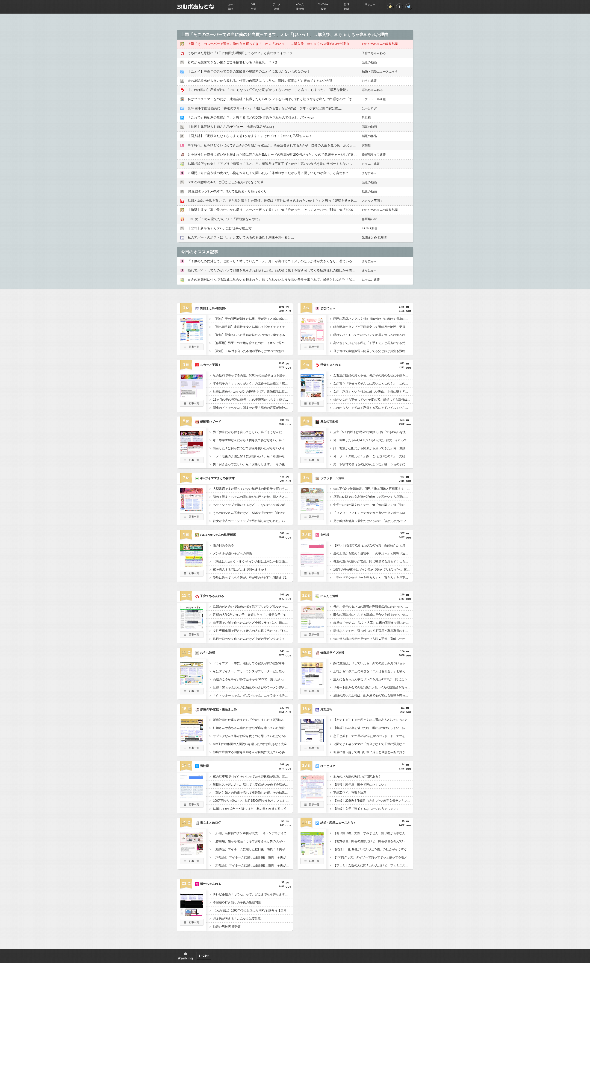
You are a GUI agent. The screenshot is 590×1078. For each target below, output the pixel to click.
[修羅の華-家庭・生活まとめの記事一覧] (192, 749)
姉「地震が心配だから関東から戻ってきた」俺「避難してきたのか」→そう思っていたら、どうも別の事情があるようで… (373, 448)
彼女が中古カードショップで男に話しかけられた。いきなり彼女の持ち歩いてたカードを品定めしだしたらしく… (253, 521)
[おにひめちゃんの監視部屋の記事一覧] (192, 575)
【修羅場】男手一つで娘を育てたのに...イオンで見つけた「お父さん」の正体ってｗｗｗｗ (253, 343)
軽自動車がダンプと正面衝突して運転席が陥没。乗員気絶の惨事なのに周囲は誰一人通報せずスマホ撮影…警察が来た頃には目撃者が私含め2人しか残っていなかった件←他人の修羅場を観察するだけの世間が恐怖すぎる (373, 327)
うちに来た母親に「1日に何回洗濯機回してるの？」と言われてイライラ (240, 53)
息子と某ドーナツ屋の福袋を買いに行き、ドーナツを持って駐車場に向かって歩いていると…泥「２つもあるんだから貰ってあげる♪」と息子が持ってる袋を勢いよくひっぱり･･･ (373, 736)
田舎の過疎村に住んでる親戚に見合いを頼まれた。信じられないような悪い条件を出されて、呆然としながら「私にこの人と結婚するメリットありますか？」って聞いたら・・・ (317, 279)
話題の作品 (369, 136)
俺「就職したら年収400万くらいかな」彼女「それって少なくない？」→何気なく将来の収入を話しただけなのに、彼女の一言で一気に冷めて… (373, 440)
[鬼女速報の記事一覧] (312, 749)
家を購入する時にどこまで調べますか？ (240, 569)
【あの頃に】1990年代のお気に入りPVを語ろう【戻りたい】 (253, 910)
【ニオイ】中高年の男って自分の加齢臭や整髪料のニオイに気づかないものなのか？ (249, 71)
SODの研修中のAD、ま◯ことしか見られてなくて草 (225, 182)
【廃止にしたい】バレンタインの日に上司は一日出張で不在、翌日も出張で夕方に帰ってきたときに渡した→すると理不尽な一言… (253, 561)
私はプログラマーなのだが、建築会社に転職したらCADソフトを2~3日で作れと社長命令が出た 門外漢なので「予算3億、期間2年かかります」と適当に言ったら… (306, 99)
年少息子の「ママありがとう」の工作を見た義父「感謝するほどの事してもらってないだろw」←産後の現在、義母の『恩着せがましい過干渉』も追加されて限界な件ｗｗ (253, 383)
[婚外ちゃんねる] (191, 915)
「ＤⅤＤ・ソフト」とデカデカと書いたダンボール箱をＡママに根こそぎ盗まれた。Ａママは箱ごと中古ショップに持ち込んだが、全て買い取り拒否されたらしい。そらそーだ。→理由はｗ (373, 513)
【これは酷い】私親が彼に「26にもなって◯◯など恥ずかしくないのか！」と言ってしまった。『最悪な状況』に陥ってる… (278, 90)
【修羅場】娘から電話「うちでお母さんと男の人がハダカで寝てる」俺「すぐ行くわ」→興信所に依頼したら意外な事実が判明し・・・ (253, 841)
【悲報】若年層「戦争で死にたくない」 (360, 784)
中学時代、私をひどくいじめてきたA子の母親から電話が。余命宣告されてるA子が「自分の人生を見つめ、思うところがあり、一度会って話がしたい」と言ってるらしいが (312, 145)
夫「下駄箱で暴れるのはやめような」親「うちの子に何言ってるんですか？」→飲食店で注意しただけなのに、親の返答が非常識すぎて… (373, 464)
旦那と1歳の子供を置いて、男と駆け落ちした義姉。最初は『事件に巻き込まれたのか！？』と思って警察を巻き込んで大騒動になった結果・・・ (293, 200)
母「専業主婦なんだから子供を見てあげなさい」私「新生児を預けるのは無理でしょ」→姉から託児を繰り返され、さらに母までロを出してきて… (253, 440)
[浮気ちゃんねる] (312, 396)
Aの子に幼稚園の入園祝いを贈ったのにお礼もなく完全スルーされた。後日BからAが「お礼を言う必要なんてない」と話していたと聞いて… (253, 744)
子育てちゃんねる (374, 53)
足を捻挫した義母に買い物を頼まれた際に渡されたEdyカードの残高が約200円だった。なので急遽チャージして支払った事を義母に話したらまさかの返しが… (303, 154)
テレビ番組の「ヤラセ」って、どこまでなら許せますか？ (252, 894)
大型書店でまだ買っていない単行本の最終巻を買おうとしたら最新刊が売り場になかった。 (253, 488)
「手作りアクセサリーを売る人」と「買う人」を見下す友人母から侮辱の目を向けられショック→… (373, 577)
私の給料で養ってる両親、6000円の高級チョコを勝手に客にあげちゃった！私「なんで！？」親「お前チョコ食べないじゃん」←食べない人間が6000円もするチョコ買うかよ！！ (253, 375)
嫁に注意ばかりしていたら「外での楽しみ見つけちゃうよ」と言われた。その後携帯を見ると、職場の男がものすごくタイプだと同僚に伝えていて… (373, 663)
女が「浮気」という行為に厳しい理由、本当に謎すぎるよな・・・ (373, 391)
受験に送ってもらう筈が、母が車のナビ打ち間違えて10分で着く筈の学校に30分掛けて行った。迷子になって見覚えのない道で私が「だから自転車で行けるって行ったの (253, 577)
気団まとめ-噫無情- (375, 237)
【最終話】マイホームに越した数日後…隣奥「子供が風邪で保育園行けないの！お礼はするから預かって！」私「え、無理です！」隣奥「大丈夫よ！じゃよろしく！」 (253, 849)
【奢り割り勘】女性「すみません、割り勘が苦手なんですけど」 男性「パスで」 (373, 833)
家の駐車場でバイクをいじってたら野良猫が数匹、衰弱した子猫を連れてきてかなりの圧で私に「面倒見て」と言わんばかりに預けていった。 (253, 776)
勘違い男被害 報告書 (227, 926)
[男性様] (191, 797)
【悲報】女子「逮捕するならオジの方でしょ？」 (366, 808)
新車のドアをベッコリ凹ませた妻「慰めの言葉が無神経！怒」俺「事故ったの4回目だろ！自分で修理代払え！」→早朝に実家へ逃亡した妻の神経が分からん (253, 407)
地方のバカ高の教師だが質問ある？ (357, 776)
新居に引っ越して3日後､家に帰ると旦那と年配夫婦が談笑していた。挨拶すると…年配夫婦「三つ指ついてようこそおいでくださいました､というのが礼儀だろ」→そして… (373, 752)
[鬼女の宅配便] (312, 452)
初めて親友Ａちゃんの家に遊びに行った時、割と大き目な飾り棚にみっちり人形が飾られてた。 (253, 496)
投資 (323, 8)
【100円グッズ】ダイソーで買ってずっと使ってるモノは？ (373, 857)
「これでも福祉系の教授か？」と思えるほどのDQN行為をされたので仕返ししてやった (251, 117)
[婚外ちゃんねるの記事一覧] (192, 924)
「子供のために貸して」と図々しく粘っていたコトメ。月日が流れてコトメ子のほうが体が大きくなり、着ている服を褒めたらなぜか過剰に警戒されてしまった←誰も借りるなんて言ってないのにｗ (331, 261)
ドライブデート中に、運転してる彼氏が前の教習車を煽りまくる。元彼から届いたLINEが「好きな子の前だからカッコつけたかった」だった (253, 663)
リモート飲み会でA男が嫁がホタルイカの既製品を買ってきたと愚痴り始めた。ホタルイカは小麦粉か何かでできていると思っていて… (373, 687)
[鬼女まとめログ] (191, 853)
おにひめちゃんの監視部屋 (380, 44)
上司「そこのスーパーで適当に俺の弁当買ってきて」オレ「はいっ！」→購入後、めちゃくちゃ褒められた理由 (268, 44)
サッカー (370, 4)
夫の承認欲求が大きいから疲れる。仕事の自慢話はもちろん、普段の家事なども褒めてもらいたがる (260, 80)
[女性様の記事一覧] (312, 575)
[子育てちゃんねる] (191, 627)
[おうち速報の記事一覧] (192, 693)
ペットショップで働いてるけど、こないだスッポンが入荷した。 (253, 505)
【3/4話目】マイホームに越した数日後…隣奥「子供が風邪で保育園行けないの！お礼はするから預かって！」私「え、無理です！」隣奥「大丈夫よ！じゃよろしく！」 (253, 857)
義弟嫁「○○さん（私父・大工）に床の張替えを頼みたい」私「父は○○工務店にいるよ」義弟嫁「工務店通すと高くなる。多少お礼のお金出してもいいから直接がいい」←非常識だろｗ (373, 622)
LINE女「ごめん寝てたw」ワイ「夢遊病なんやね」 (225, 219)
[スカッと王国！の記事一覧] (192, 405)
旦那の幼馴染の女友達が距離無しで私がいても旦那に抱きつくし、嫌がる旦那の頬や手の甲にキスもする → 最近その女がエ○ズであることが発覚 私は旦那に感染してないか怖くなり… (373, 496)
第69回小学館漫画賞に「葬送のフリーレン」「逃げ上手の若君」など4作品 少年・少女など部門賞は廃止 (265, 108)
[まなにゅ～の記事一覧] (312, 348)
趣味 (276, 8)
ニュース (230, 4)
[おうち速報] (191, 683)
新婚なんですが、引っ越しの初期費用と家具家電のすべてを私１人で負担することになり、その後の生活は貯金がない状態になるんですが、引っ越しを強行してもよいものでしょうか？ (373, 630)
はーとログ (369, 108)
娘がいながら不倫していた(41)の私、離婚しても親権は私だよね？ (373, 399)
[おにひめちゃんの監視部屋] (191, 566)
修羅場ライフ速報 (374, 154)
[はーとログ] (312, 797)
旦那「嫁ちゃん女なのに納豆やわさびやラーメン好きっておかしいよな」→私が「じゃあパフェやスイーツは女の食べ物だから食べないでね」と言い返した (253, 687)
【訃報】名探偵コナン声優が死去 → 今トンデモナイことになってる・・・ (253, 833)
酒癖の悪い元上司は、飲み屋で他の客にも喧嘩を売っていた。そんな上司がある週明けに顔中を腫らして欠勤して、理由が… (373, 695)
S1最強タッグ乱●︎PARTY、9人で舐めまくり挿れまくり (227, 191)
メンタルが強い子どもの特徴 (232, 553)
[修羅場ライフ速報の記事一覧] (312, 693)
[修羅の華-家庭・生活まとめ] (191, 740)
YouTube (323, 4)
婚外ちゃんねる (210, 883)
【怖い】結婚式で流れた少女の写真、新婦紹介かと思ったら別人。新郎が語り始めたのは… (373, 545)
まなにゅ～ (369, 173)
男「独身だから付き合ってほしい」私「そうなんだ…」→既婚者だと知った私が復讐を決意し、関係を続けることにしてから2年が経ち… (253, 432)
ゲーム (300, 4)
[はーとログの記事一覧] (312, 806)
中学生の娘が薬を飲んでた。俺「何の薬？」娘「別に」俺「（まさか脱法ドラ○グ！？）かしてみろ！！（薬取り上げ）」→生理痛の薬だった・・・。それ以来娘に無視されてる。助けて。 (373, 505)
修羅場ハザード (372, 219)
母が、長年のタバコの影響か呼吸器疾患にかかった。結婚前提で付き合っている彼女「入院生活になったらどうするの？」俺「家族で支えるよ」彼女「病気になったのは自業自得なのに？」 (373, 606)
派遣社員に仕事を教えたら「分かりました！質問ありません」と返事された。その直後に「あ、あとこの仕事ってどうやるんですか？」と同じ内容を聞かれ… (253, 720)
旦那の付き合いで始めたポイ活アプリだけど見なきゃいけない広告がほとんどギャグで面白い (253, 606)
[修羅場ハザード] (191, 452)
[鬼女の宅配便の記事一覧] (312, 461)
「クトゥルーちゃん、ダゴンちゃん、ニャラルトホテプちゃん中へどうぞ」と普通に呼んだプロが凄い (253, 695)
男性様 (366, 117)
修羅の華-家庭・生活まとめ (218, 709)
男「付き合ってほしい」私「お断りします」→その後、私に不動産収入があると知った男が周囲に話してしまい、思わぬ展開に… (253, 464)
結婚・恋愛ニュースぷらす (380, 71)
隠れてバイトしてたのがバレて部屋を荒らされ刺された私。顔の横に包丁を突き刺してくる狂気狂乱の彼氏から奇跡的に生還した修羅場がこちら (292, 270)
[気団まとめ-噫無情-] (191, 339)
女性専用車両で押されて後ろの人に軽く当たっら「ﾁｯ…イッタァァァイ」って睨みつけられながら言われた (253, 630)
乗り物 (300, 8)
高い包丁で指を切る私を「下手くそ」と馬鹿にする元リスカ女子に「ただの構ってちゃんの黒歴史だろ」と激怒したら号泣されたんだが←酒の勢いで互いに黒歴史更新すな (373, 343)
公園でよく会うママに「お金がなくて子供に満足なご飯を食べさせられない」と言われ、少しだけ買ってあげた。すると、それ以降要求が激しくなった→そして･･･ (373, 744)
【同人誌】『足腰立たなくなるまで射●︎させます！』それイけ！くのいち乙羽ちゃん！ (250, 136)
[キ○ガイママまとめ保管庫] (191, 509)
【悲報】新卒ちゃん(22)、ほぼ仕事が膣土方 (220, 228)
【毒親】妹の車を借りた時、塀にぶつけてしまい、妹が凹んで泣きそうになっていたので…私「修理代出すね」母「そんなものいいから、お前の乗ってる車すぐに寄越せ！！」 (373, 728)
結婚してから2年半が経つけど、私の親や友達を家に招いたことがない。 (253, 808)
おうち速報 (369, 80)
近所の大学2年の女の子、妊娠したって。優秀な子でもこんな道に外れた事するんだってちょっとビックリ (253, 614)
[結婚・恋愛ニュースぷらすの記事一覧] (312, 863)
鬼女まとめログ (210, 822)
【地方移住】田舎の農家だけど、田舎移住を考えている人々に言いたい (373, 841)
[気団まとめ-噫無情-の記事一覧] (192, 348)
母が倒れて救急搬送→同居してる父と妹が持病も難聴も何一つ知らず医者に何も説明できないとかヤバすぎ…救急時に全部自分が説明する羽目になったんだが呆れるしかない (373, 351)
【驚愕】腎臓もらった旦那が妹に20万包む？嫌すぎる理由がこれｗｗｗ (253, 335)
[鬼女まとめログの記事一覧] (192, 863)
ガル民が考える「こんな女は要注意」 (238, 918)
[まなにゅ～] (312, 339)
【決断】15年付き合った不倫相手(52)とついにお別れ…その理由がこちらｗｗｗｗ (253, 351)
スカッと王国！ (372, 200)
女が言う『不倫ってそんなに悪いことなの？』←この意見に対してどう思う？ (373, 383)
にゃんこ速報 (371, 164)
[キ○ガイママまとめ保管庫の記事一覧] (192, 518)
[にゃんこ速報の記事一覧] (312, 636)
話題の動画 (369, 62)
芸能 (230, 8)
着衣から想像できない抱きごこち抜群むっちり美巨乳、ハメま (233, 62)
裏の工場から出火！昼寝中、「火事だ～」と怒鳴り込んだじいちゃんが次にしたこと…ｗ (373, 553)
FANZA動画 (370, 228)
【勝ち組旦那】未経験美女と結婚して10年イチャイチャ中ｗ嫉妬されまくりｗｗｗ (253, 327)
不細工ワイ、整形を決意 (349, 792)
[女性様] (312, 566)
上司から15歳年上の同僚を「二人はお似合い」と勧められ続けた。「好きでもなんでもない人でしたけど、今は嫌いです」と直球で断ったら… (373, 671)
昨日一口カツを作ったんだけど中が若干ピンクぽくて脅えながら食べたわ (253, 639)
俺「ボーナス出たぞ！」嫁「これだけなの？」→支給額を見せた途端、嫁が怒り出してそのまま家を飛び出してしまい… (373, 456)
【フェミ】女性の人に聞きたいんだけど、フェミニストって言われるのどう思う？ (373, 865)
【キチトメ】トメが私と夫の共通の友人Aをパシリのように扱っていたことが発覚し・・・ (373, 720)
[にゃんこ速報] (312, 627)
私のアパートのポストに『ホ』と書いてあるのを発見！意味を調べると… (241, 237)
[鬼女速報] (312, 740)
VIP (253, 4)
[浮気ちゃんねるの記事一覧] (312, 405)
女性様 (366, 145)
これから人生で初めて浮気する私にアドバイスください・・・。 (373, 407)
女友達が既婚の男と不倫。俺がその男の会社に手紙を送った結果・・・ (373, 375)
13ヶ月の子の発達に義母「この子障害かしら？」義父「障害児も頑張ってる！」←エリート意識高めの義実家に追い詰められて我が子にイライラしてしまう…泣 (253, 399)
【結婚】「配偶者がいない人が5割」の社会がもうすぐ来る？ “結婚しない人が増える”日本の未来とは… (373, 849)
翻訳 (346, 8)
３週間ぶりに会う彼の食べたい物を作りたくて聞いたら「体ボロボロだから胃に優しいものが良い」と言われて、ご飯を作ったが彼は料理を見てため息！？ (300, 173)
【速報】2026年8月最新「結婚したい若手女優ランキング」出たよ (373, 800)
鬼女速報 (326, 709)
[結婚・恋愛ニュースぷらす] (312, 853)
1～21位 (204, 955)
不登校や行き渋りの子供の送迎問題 (237, 902)
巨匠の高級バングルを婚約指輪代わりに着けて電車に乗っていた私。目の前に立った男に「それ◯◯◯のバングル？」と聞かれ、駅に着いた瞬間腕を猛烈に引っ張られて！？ (373, 318)
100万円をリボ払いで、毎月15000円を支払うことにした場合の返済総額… (253, 800)
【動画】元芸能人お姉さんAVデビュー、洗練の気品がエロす (231, 126)
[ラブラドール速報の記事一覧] (312, 518)
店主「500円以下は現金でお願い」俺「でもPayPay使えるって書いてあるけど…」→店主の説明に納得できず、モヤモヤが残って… (373, 432)
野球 (346, 4)
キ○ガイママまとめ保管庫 (217, 478)
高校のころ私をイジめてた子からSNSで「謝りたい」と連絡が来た (253, 679)
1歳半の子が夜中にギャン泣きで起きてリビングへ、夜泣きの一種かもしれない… (373, 569)
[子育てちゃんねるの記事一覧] (192, 636)
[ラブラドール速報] (312, 509)
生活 (253, 8)
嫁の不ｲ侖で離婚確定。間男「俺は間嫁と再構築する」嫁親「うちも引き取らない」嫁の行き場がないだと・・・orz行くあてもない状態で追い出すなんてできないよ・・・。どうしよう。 (373, 488)
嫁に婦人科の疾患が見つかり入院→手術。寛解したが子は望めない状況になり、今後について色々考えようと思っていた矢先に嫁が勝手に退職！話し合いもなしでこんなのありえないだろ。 (373, 639)
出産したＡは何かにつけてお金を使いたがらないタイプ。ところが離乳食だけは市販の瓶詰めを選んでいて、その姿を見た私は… (253, 448)
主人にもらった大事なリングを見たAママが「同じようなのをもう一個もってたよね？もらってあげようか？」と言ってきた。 (373, 679)
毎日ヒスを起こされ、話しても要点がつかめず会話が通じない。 (253, 784)
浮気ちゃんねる (372, 90)
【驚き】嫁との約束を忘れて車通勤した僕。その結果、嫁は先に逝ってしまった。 (253, 792)
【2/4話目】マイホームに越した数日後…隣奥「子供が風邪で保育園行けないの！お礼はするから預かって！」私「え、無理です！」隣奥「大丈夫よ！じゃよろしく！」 (253, 865)
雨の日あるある (223, 545)
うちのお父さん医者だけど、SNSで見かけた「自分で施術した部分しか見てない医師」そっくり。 (253, 513)
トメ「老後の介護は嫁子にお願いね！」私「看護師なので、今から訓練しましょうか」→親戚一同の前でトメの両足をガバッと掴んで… (253, 456)
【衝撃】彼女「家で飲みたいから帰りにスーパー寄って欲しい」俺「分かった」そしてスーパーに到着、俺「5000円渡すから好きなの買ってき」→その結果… (303, 210)
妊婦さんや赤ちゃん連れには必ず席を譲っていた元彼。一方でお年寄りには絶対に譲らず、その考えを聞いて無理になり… (253, 728)
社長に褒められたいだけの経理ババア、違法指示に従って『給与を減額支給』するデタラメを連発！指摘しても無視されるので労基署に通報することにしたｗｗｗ (253, 391)
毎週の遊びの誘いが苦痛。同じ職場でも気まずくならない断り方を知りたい (373, 561)
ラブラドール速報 (374, 99)
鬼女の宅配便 (329, 421)
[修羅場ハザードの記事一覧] (192, 461)
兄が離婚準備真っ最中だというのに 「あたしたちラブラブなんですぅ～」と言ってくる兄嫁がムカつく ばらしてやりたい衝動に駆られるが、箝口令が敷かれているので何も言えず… (373, 521)
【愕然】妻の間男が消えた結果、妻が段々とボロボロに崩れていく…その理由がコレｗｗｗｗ (253, 318)
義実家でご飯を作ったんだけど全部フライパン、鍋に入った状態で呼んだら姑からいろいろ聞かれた (253, 622)
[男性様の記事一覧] (192, 806)
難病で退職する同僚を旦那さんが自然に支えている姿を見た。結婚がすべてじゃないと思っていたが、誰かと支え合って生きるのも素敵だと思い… (253, 752)
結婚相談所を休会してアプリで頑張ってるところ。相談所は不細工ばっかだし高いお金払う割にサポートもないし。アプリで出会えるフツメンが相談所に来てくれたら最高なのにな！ (320, 164)
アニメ (276, 4)
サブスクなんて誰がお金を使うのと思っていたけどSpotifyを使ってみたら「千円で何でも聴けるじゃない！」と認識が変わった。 (253, 736)
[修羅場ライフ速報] (312, 683)
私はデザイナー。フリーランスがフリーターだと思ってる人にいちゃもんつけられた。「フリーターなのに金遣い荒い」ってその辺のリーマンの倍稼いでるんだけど (253, 671)
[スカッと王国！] (191, 396)
